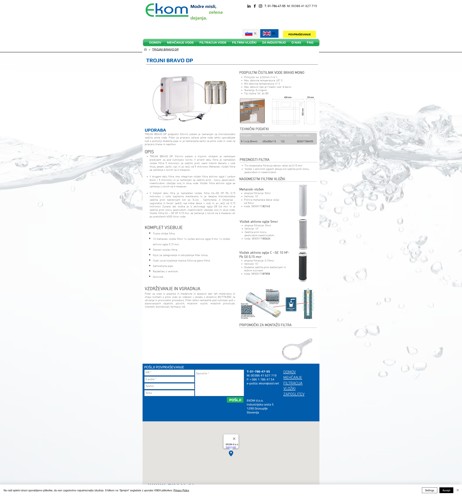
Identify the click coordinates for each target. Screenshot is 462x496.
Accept (446, 490)
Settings (429, 490)
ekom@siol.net (269, 383)
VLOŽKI (289, 388)
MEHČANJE (292, 377)
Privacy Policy (181, 490)
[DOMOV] (145, 49)
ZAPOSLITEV (293, 394)
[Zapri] (458, 490)
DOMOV (289, 372)
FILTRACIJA (292, 383)
